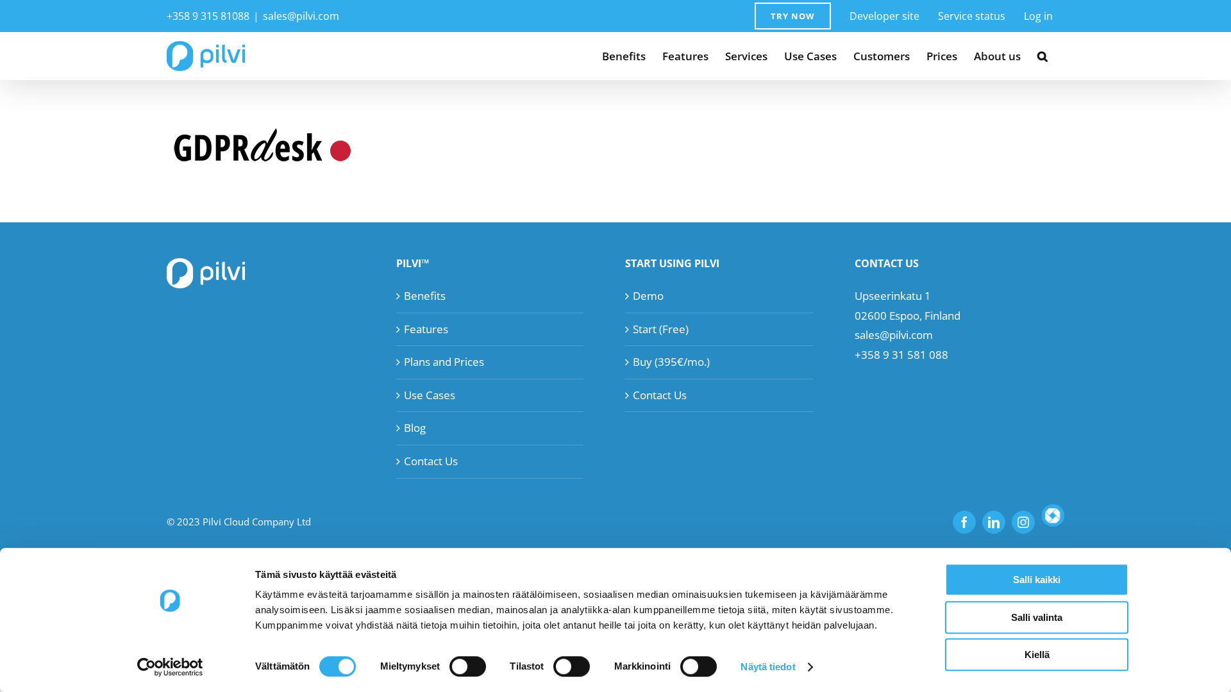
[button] (1042, 56)
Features (426, 329)
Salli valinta (1036, 617)
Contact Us (431, 461)
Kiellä (1037, 654)
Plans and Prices (444, 361)
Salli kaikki (1036, 579)
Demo (648, 295)
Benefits (425, 295)
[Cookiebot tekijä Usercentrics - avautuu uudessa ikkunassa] (170, 667)
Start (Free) (661, 329)
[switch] (467, 666)
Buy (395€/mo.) (671, 361)
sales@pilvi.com (301, 16)
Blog (415, 427)
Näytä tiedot (768, 666)
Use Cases (429, 395)
